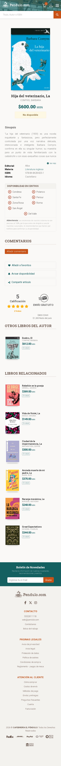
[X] (30, 602)
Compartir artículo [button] (21, 282)
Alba (27, 165)
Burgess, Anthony (30, 502)
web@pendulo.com (30, 620)
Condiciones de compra (30, 662)
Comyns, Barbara (30, 100)
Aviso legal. (30, 648)
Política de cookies (30, 657)
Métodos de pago (30, 691)
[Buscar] (57, 14)
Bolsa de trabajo (30, 628)
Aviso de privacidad (30, 644)
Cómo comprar (30, 682)
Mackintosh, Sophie (31, 446)
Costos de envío (30, 686)
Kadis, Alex (27, 475)
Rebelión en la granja (33, 385)
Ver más (52, 163)
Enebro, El (27, 338)
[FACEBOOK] (25, 602)
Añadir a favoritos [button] (21, 265)
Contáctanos (30, 624)
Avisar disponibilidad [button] (23, 273)
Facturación (30, 709)
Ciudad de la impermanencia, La (32, 442)
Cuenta (30, 704)
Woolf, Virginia (29, 416)
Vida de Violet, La (31, 413)
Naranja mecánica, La (33, 499)
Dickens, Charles (30, 529)
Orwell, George (29, 388)
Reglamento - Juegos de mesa (30, 666)
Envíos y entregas (30, 695)
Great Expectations (32, 527)
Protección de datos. (30, 653)
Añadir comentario (16, 251)
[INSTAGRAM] (35, 602)
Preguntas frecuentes (30, 700)
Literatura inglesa (34, 169)
